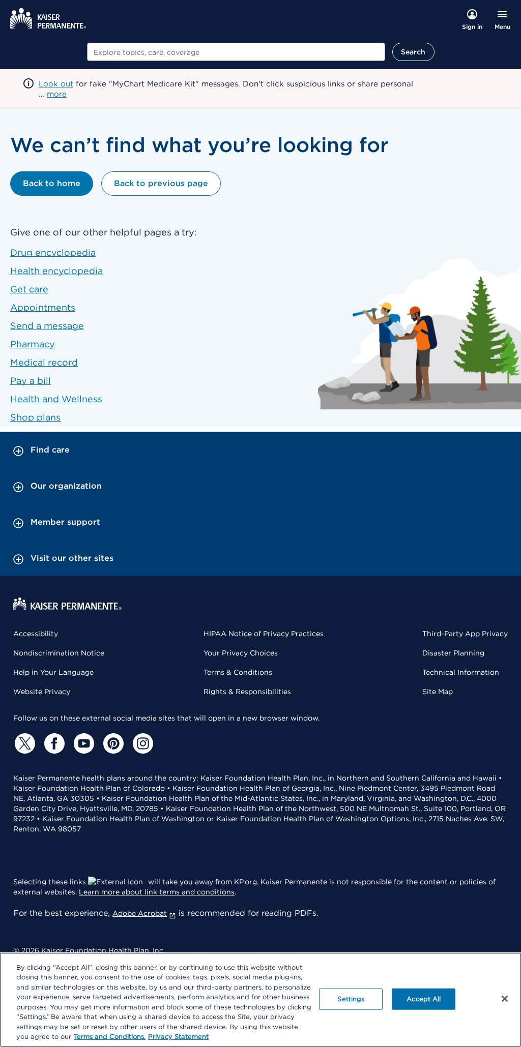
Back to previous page (161, 183)
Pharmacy (32, 344)
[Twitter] (23, 743)
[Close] (505, 999)
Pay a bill (30, 380)
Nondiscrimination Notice (58, 653)
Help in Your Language (53, 672)
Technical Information (460, 672)
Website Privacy (41, 691)
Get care (29, 289)
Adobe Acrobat (139, 913)
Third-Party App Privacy (465, 634)
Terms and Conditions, (110, 1036)
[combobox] (236, 52)
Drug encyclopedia (53, 252)
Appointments (42, 307)
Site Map (437, 691)
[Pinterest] (112, 743)
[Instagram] (141, 743)
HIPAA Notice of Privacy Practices (264, 634)
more (57, 94)
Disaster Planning (453, 653)
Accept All (424, 999)
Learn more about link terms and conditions (157, 892)
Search (413, 52)
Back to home (51, 183)
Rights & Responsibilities (247, 691)
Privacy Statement (178, 1036)
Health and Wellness (56, 399)
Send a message (47, 325)
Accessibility (35, 634)
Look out (56, 83)
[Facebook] (53, 743)
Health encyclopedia (56, 270)
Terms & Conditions (238, 672)
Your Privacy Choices (241, 653)
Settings (350, 999)
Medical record (44, 362)
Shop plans (35, 417)
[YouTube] (82, 743)
